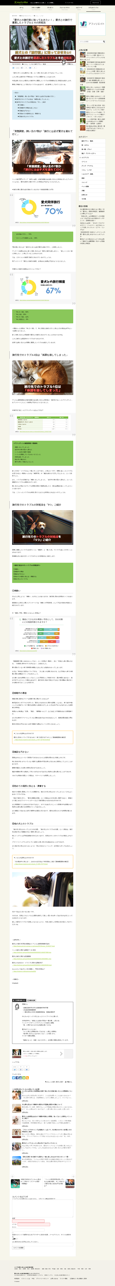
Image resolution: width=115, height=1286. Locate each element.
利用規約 (16, 1278)
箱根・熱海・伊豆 (46, 1268)
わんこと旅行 (51, 1082)
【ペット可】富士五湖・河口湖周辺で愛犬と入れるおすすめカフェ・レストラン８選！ (95, 107)
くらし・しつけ (29, 64)
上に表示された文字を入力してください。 (25, 1242)
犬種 (83, 190)
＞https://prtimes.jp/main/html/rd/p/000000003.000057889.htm (31, 952)
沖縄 (89, 1268)
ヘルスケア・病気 (87, 174)
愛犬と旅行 (59, 1082)
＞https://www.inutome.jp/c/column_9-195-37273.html (31, 864)
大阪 (65, 1268)
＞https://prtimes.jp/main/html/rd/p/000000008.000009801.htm (31, 959)
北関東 (24, 1268)
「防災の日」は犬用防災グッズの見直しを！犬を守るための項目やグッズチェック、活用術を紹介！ (92, 218)
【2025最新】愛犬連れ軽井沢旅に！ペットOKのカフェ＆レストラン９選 (95, 64)
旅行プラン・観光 (40, 64)
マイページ (95, 2)
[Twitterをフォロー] (13, 1077)
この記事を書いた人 (20, 1000)
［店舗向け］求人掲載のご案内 (78, 1278)
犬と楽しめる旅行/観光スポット (62, 1275)
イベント (84, 161)
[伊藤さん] (66, 62)
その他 (84, 199)
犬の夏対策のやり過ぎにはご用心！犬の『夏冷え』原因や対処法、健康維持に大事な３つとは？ (92, 211)
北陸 (58, 1268)
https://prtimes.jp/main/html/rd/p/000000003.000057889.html (34, 222)
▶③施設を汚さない (24, 110)
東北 (20, 1268)
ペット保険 (85, 186)
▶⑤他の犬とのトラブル (26, 116)
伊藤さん (69, 1082)
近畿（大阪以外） (72, 1268)
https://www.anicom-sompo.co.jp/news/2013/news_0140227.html (35, 431)
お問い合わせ (54, 1278)
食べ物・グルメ (87, 149)
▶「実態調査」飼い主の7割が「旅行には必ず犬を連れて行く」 (35, 96)
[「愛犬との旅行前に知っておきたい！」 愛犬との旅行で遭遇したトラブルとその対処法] (30, 68)
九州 (86, 1268)
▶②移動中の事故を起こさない (28, 108)
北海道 (16, 1268)
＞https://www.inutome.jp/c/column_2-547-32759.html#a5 (32, 740)
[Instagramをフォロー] (20, 1077)
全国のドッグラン (48, 1275)
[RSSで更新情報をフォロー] (27, 1077)
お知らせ (84, 194)
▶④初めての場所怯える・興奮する (29, 113)
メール (14, 1224)
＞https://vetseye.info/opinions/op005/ (24, 971)
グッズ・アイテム (87, 166)
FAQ (33, 1278)
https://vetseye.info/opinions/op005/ (28, 650)
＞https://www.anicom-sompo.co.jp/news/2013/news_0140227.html (33, 946)
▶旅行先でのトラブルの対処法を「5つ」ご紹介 (30, 102)
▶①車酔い (21, 105)
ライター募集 (63, 1278)
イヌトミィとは (25, 1278)
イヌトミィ (21, 2)
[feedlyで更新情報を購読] (23, 1077)
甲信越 (53, 1268)
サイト (14, 1227)
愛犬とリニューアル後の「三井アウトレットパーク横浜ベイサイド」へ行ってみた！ (95, 114)
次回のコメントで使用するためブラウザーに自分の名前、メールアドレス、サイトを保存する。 (41, 1236)
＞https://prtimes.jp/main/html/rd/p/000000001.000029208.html (32, 965)
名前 (14, 1218)
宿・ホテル (85, 145)
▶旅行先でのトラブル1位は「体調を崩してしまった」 (32, 99)
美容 (83, 178)
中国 (79, 1268)
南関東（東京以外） (36, 1268)
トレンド (84, 182)
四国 (82, 1268)
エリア (85, 157)
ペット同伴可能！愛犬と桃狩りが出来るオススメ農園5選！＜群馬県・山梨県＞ (95, 121)
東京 (28, 1268)
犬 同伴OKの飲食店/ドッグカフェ (35, 1275)
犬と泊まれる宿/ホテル (19, 1275)
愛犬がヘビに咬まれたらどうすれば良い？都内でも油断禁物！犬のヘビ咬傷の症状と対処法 (92, 241)
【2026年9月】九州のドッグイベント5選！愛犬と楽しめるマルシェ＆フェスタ (92, 234)
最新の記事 (32, 1000)
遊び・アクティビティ (89, 153)
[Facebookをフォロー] (17, 1077)
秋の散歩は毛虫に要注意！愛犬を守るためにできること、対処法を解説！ (95, 128)
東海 (61, 1268)
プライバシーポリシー (42, 1278)
